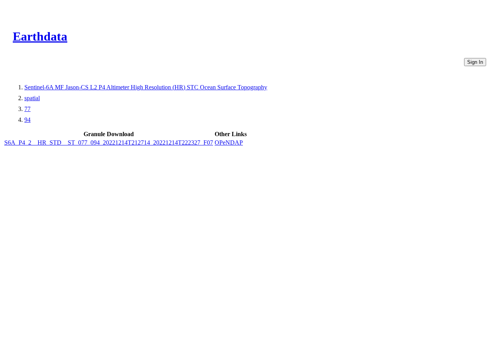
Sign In (475, 62)
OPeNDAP (229, 142)
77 (27, 109)
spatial (32, 98)
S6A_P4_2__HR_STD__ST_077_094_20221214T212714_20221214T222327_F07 (108, 142)
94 (27, 119)
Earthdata (40, 36)
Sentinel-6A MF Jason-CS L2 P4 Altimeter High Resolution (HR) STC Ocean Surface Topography (145, 87)
